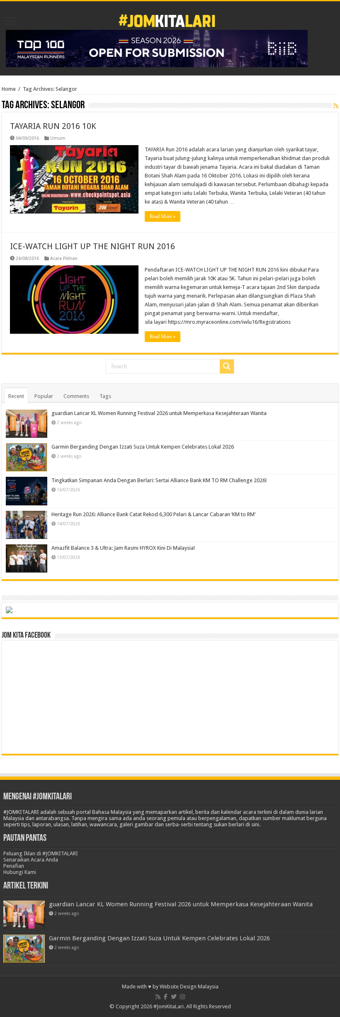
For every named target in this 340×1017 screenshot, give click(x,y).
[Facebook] (165, 997)
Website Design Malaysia (189, 986)
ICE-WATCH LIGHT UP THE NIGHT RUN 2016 (92, 246)
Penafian (13, 866)
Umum (58, 138)
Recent (16, 396)
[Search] (227, 366)
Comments (76, 396)
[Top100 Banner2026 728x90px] (157, 48)
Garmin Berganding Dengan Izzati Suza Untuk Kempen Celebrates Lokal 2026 (142, 447)
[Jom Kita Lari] (167, 19)
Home (9, 89)
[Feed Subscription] (335, 105)
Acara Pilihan (64, 258)
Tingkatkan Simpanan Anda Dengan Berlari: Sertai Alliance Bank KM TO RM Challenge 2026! (159, 480)
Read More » (162, 216)
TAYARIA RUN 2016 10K (53, 126)
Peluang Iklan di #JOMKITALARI (40, 853)
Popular (43, 396)
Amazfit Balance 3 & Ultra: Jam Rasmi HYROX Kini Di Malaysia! (123, 548)
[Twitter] (173, 997)
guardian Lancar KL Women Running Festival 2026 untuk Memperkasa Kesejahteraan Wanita (159, 413)
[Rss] (158, 997)
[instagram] (182, 997)
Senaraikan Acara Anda (30, 860)
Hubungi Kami (19, 872)
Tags (105, 396)
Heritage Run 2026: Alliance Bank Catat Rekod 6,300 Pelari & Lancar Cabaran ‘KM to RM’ (153, 514)
